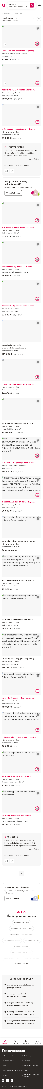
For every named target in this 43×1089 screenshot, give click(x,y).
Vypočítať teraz (13, 193)
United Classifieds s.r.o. (19, 1086)
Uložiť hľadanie (12, 898)
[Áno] (6, 171)
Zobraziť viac (33, 159)
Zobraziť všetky (21, 963)
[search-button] (32, 5)
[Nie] (12, 171)
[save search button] (39, 19)
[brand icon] (4, 5)
